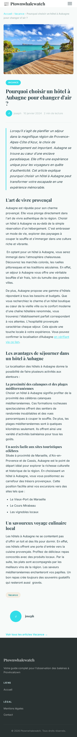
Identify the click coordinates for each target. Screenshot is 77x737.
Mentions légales (13, 708)
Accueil (8, 13)
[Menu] (69, 3)
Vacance (19, 13)
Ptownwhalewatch (24, 3)
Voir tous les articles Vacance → (27, 634)
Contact (8, 714)
